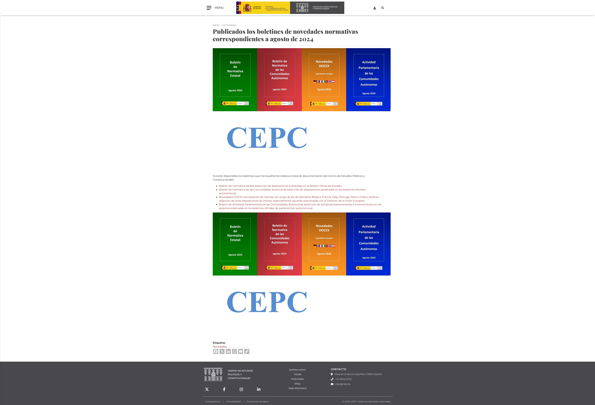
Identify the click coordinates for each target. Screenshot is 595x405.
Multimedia (297, 378)
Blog (297, 383)
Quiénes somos (297, 369)
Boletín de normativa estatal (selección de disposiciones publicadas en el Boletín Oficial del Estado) (280, 185)
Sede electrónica (297, 388)
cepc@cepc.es (342, 384)
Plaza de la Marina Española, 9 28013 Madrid (358, 374)
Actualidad (229, 25)
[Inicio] (317, 8)
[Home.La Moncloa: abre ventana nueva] (249, 8)
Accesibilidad (233, 401)
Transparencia (212, 401)
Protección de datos (258, 401)
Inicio (216, 25)
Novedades (220, 346)
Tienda (297, 374)
